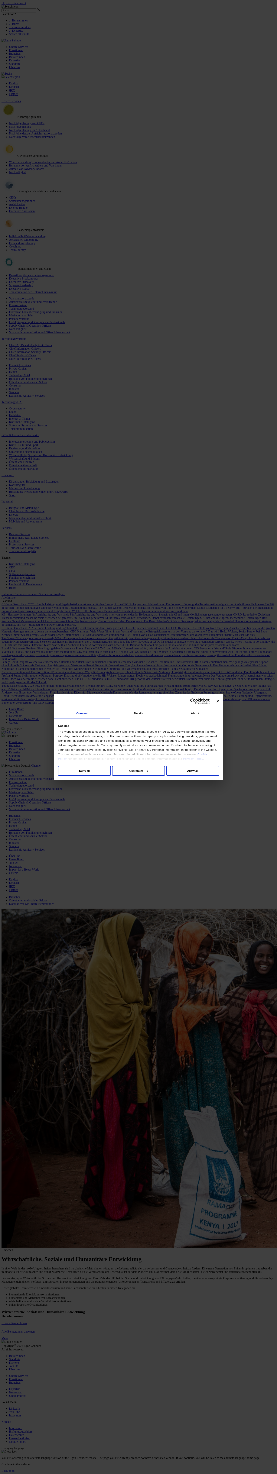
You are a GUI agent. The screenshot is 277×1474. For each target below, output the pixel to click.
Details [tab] (138, 713)
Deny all (84, 770)
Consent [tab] (82, 713)
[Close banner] (218, 701)
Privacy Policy (193, 758)
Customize (136, 770)
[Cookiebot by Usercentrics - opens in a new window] (193, 701)
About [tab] (195, 713)
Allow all (192, 770)
